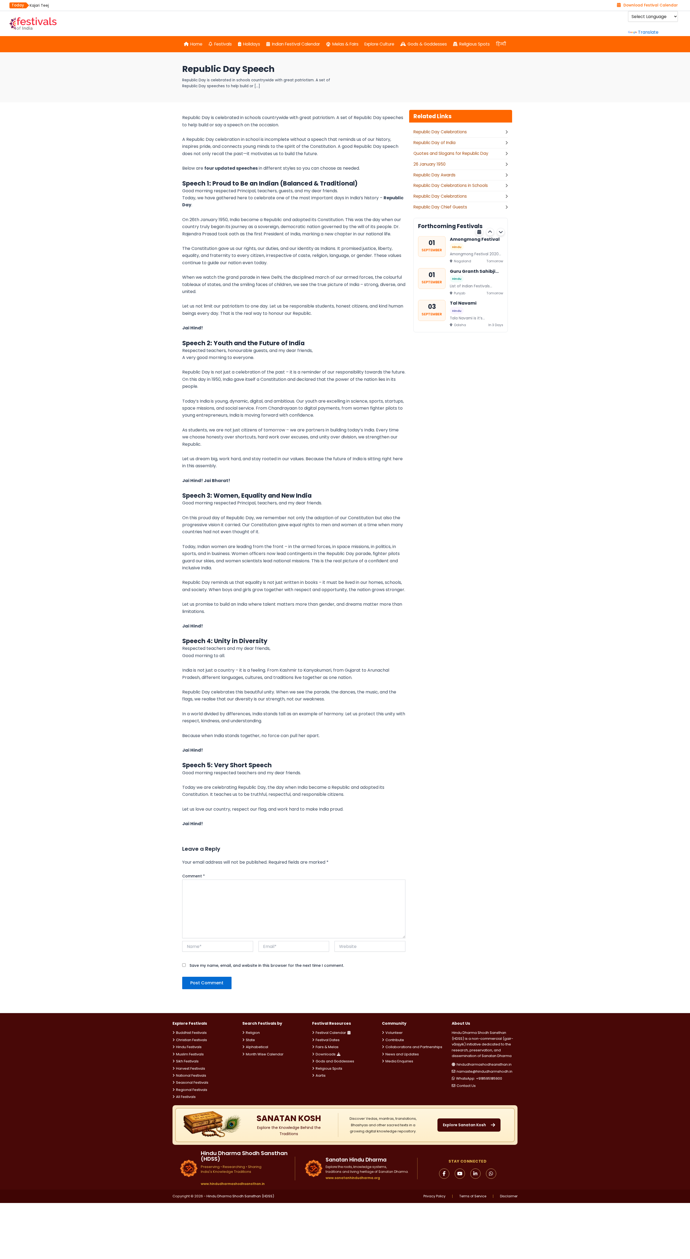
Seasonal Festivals (192, 1082)
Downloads (326, 1054)
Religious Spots (474, 44)
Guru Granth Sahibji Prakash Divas (472, 271)
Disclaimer (509, 1196)
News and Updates (402, 1054)
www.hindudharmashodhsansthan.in (233, 1184)
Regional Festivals (191, 1089)
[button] (490, 232)
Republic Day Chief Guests (440, 207)
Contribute (394, 1039)
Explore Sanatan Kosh (464, 1125)
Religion (253, 1032)
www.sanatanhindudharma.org (353, 1178)
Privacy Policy (434, 1196)
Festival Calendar (331, 1032)
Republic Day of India (434, 142)
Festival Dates (328, 1039)
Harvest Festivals (190, 1068)
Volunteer (394, 1032)
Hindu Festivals (189, 1046)
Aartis (321, 1075)
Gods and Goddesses (335, 1061)
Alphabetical (257, 1046)
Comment (193, 876)
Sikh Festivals (187, 1061)
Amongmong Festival (475, 239)
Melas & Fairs (345, 44)
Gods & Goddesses (427, 44)
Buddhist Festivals (191, 1032)
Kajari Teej (39, 5)
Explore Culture (379, 44)
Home (196, 44)
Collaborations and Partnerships (413, 1046)
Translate (648, 32)
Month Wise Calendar (265, 1054)
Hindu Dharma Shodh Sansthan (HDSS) (240, 1196)
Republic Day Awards (434, 175)
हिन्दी (501, 44)
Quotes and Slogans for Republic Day (450, 153)
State (250, 1039)
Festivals (223, 44)
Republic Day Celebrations (440, 132)
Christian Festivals (191, 1039)
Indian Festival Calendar (296, 44)
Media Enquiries (399, 1061)
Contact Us (466, 1085)
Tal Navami (463, 303)
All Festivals (186, 1096)
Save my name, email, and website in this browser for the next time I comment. (266, 965)
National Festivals (191, 1075)
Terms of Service (472, 1196)
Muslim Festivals (190, 1054)
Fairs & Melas (327, 1046)
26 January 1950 (429, 164)
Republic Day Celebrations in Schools (450, 185)
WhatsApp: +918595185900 (479, 1078)
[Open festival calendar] (479, 232)
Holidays (251, 44)
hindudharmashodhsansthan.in (484, 1064)
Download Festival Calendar (650, 5)
